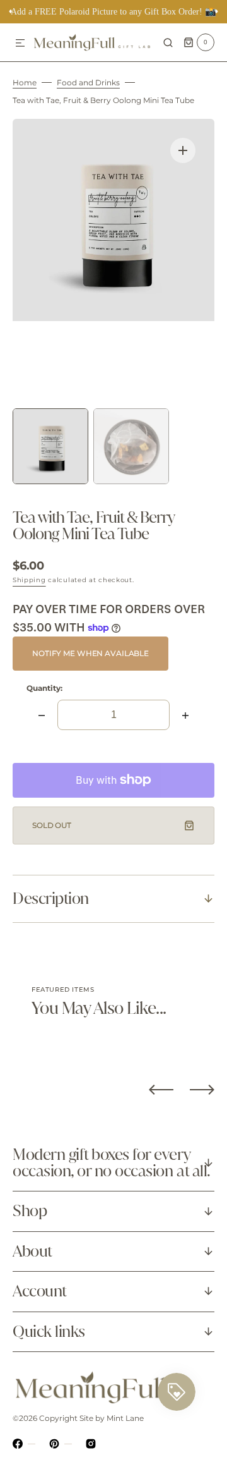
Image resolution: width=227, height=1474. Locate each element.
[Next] (202, 1090)
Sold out (51, 825)
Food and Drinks (88, 82)
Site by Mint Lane (111, 1418)
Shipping (29, 580)
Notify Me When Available (90, 653)
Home (25, 82)
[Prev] (161, 1090)
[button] (20, 44)
